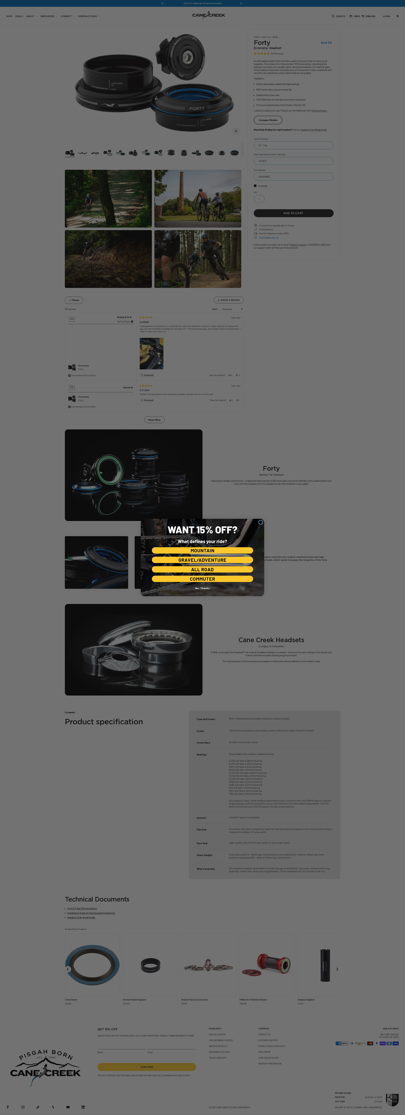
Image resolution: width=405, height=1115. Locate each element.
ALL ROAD (202, 569)
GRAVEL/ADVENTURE (202, 560)
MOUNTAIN (203, 550)
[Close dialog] (261, 522)
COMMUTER (202, 579)
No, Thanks (202, 588)
